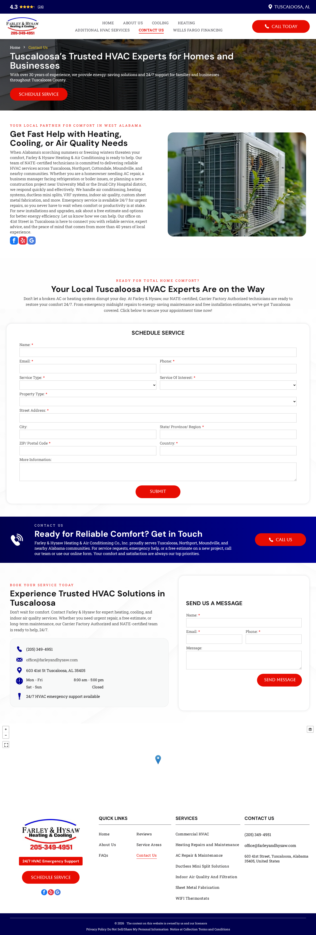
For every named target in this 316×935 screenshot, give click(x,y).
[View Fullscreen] (6, 745)
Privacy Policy (96, 929)
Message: (194, 647)
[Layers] (310, 729)
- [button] (6, 735)
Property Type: (31, 393)
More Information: (35, 459)
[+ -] (158, 764)
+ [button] (6, 729)
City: (23, 426)
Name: (24, 344)
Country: (167, 443)
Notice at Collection (184, 929)
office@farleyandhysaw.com (52, 659)
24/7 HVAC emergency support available (63, 696)
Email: (24, 361)
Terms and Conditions (214, 929)
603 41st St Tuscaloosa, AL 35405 (55, 670)
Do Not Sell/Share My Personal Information (138, 929)
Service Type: (30, 377)
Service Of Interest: (176, 377)
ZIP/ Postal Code (33, 443)
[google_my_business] (32, 241)
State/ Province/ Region (180, 426)
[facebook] (14, 241)
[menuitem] (108, 22)
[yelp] (23, 241)
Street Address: (32, 410)
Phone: (166, 361)
